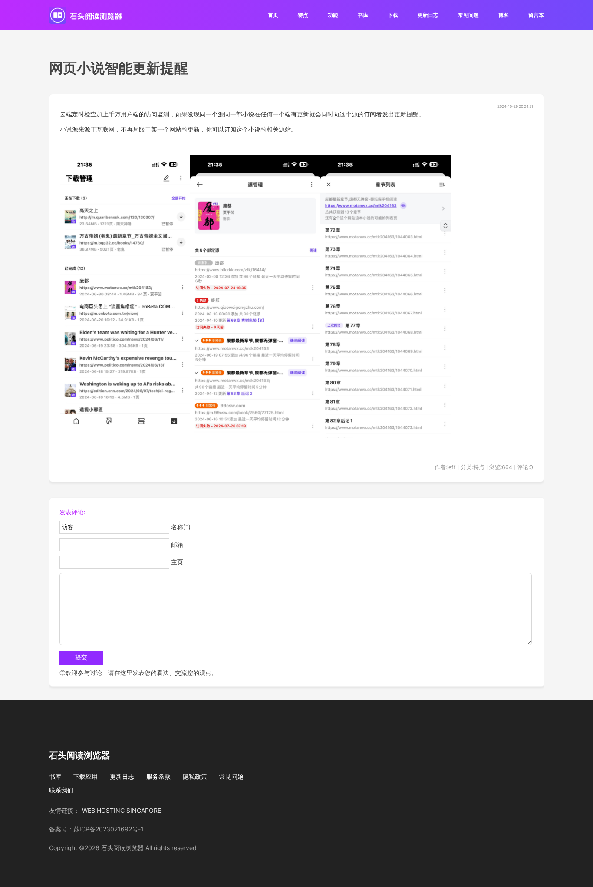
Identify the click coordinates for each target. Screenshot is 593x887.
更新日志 (428, 15)
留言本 (536, 15)
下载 (393, 15)
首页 (273, 15)
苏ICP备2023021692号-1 (108, 829)
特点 (303, 15)
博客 (503, 15)
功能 (333, 15)
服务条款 (158, 776)
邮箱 (177, 544)
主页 (177, 562)
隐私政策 (195, 776)
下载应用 (85, 776)
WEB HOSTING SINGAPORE (121, 810)
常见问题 (468, 15)
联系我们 (61, 790)
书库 (363, 15)
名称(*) (181, 526)
